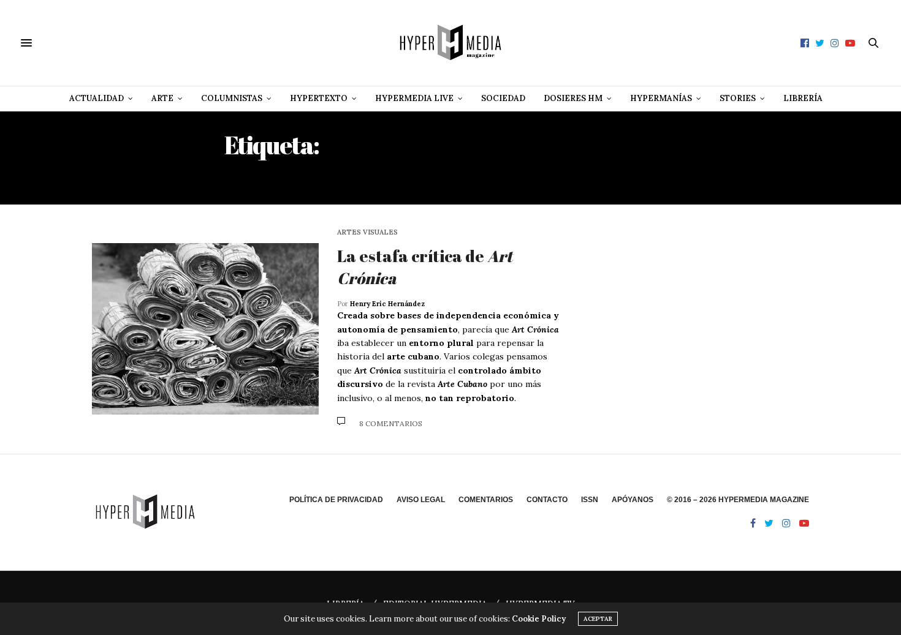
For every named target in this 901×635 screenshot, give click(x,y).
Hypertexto (319, 98)
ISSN (589, 499)
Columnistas (231, 98)
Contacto (547, 499)
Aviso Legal (421, 499)
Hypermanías (661, 98)
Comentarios (485, 499)
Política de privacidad (336, 499)
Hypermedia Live (414, 98)
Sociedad (503, 98)
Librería (803, 98)
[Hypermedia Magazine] (450, 42)
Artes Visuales (367, 232)
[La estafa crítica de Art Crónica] (205, 329)
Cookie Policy (539, 619)
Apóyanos (632, 499)
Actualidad (96, 98)
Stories (738, 98)
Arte (162, 98)
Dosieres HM (573, 98)
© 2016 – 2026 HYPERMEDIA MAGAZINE (738, 499)
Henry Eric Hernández (387, 303)
